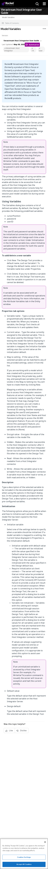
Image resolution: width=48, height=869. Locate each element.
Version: (5, 35)
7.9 (33, 50)
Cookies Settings (24, 857)
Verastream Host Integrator (12, 49)
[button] (24, 23)
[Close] (45, 842)
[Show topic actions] (44, 28)
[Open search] (36, 4)
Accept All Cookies (23, 864)
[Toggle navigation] (44, 4)
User (40, 50)
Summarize (34, 44)
